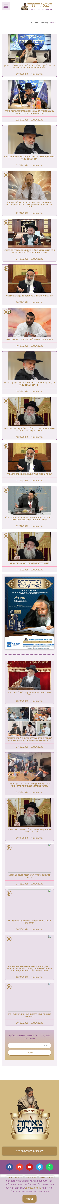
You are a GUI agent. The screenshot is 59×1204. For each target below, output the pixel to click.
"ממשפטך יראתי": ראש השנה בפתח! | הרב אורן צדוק (29, 876)
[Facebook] (9, 1167)
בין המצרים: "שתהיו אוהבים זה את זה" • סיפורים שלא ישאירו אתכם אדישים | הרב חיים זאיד (29, 518)
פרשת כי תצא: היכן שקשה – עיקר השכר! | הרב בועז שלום (29, 1015)
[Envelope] (19, 1167)
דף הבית (54, 22)
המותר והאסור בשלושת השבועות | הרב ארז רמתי (29, 474)
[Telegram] (39, 1167)
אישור (29, 1199)
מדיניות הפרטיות (33, 1188)
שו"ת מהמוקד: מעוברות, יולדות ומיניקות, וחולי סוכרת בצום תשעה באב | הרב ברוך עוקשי (29, 112)
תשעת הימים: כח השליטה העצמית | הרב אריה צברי (29, 339)
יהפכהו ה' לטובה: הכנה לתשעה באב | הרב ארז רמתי (29, 295)
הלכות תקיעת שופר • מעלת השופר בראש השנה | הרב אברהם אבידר (29, 830)
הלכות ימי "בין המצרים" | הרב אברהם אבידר (29, 563)
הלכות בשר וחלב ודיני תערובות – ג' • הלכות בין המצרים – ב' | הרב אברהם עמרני (29, 383)
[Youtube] (29, 1167)
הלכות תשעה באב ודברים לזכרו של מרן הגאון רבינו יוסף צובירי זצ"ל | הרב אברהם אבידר (29, 429)
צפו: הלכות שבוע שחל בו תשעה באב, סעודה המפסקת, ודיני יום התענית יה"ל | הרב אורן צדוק (29, 251)
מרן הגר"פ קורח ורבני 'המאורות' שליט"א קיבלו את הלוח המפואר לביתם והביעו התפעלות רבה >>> (29, 739)
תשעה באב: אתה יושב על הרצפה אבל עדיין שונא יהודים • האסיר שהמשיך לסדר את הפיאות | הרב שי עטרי (29, 204)
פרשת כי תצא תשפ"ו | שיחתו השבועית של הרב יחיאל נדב (30, 921)
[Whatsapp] (49, 1167)
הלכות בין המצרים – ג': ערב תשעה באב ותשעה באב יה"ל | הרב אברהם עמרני (29, 157)
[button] (6, 6)
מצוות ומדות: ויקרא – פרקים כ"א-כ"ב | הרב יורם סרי (29, 693)
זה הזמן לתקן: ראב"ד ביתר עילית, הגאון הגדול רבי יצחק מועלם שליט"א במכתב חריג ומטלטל (29, 66)
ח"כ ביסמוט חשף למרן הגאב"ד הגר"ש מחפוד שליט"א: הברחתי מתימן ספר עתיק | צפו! (29, 784)
